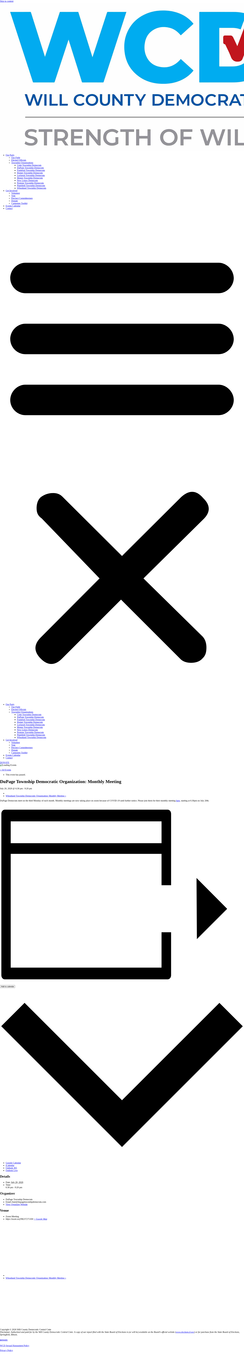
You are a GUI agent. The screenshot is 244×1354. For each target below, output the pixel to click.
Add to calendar (7, 986)
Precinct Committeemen (22, 198)
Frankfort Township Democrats (31, 170)
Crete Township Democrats (29, 165)
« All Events (5, 770)
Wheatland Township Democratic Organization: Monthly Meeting (36, 796)
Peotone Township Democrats (30, 183)
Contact (9, 208)
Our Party (10, 155)
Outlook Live (12, 1170)
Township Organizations (22, 162)
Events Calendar (13, 206)
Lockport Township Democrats (31, 175)
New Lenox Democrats (27, 180)
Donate (14, 201)
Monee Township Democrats (30, 178)
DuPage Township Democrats (30, 168)
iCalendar (10, 1165)
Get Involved (11, 190)
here (178, 800)
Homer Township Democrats (30, 173)
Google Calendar (13, 1163)
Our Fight (15, 157)
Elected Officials (18, 160)
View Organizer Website (17, 1204)
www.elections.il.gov (185, 1332)
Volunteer (15, 193)
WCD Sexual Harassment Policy (14, 1345)
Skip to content (6, 1)
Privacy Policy (6, 1350)
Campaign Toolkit (19, 203)
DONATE (4, 1340)
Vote (13, 195)
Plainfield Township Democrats (31, 185)
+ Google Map (40, 1219)
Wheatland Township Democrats (31, 188)
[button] (122, 456)
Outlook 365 (11, 1168)
